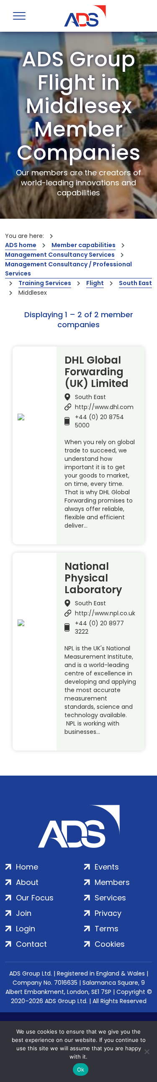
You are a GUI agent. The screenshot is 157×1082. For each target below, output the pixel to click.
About (27, 882)
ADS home (20, 245)
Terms (106, 928)
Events (107, 867)
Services (110, 897)
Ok (81, 1069)
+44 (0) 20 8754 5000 (99, 421)
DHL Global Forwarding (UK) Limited (96, 371)
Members (112, 882)
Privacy (108, 913)
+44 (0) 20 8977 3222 (99, 627)
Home (27, 867)
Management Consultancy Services (60, 254)
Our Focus (35, 897)
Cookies (110, 944)
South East (135, 283)
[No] (146, 1051)
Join (23, 913)
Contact (31, 944)
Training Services (44, 283)
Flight (95, 283)
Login (25, 928)
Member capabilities (83, 245)
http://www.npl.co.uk (105, 613)
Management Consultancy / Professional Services (68, 269)
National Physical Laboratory (93, 578)
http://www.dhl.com (104, 407)
